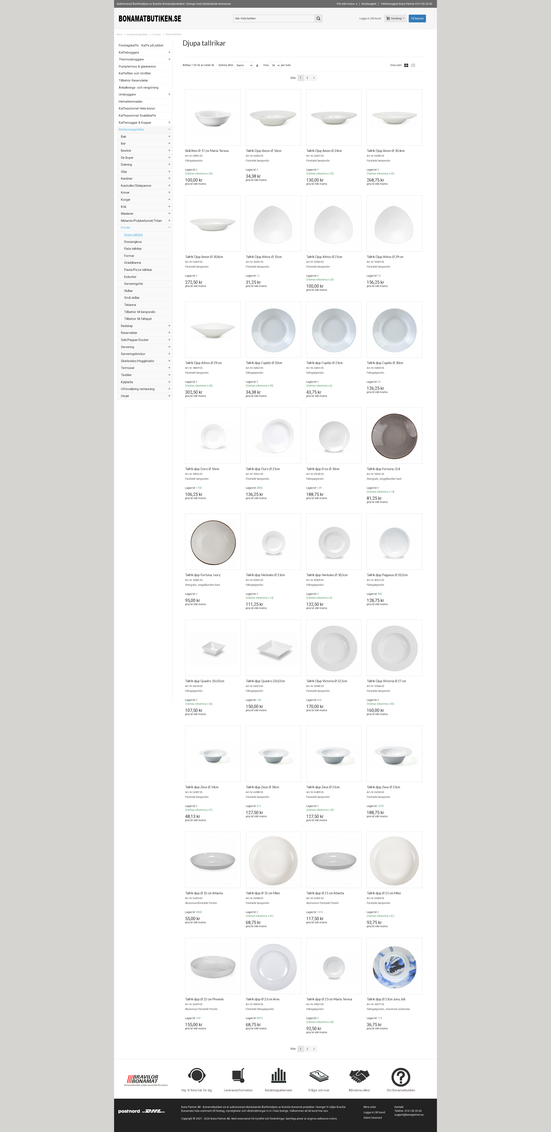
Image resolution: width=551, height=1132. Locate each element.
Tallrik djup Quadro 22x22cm (265, 681)
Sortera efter (225, 65)
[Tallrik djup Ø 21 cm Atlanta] (333, 861)
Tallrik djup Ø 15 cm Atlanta (204, 893)
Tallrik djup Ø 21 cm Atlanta (325, 893)
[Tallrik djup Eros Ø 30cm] (333, 436)
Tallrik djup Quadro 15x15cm (204, 681)
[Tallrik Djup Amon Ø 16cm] (273, 118)
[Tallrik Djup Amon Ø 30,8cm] (212, 224)
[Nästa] (314, 78)
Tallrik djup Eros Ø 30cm (322, 469)
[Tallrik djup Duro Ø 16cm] (212, 436)
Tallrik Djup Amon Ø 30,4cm (386, 151)
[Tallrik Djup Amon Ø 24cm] (333, 118)
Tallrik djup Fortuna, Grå (383, 469)
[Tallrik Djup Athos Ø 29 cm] (394, 224)
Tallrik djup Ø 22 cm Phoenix (204, 999)
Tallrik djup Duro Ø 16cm (202, 469)
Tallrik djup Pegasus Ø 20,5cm (387, 575)
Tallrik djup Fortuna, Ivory (202, 575)
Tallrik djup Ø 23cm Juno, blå (386, 999)
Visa (266, 65)
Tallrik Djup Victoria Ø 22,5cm (326, 681)
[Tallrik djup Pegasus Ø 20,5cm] (394, 543)
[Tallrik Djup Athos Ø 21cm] (333, 224)
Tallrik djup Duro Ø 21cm (263, 469)
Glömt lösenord (373, 1117)
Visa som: (396, 65)
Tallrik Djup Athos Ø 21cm (324, 257)
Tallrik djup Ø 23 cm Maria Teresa (329, 999)
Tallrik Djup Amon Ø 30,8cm (204, 257)
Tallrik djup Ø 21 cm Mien (384, 893)
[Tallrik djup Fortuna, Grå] (394, 436)
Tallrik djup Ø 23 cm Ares (263, 999)
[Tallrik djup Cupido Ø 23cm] (333, 330)
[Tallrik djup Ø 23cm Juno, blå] (394, 967)
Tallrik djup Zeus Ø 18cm (262, 787)
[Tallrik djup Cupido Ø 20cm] (273, 330)
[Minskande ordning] (257, 65)
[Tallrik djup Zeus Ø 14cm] (212, 755)
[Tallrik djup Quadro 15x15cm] (212, 649)
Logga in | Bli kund (370, 18)
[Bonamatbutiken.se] (150, 18)
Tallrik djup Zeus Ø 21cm (323, 787)
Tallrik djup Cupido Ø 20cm (264, 363)
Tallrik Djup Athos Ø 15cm (264, 257)
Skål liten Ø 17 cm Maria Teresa (207, 151)
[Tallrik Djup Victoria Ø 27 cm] (394, 649)
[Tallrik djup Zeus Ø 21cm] (333, 755)
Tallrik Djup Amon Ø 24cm (324, 151)
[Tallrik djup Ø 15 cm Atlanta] (212, 861)
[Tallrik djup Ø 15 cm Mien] (273, 861)
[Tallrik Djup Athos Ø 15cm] (273, 224)
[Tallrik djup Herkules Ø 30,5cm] (333, 543)
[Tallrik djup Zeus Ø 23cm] (394, 755)
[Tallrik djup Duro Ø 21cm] (273, 436)
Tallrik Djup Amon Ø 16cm (263, 151)
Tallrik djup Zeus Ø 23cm (383, 787)
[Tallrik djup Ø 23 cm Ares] (273, 967)
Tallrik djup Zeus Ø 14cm (201, 787)
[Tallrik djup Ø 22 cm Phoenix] (212, 967)
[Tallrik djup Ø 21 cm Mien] (394, 861)
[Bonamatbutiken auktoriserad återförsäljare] (142, 1067)
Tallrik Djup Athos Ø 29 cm (385, 257)
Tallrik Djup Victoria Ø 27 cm (386, 681)
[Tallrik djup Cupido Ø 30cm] (394, 330)
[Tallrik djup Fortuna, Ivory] (212, 543)
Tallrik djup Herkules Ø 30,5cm (327, 575)
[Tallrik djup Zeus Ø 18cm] (273, 755)
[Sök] (318, 18)
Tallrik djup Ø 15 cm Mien (263, 893)
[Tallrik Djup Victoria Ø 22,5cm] (333, 649)
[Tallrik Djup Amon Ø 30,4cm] (394, 118)
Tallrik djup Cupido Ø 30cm (385, 363)
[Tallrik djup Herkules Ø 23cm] (273, 543)
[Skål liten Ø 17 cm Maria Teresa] (212, 118)
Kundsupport (369, 3)
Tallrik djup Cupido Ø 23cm (324, 363)
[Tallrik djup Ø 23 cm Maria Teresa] (333, 967)
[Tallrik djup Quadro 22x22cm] (273, 649)
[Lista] (413, 65)
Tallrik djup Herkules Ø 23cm (265, 575)
